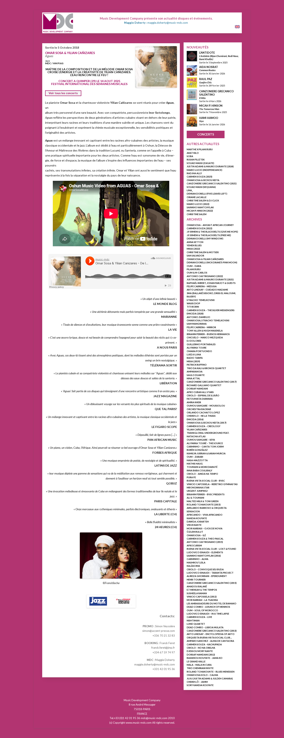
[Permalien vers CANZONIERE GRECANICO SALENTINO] (192, 99)
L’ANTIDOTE (207, 52)
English (236, 27)
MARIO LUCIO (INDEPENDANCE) (204, 170)
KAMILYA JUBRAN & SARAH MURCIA (206, 453)
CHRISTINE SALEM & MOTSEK (203, 252)
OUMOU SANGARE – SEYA (201, 439)
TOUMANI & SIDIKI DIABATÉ (202, 467)
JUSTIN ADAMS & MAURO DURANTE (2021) (210, 279)
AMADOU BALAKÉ (197, 586)
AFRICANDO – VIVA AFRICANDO (204, 514)
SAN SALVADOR (195, 255)
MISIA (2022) (193, 248)
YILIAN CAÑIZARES (197, 429)
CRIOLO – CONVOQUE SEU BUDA (205, 569)
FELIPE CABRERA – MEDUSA (202, 286)
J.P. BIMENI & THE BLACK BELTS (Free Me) (209, 235)
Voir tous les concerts (63, 93)
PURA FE (191, 477)
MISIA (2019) (193, 361)
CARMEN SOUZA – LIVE (199, 617)
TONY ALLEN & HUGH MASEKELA (205, 330)
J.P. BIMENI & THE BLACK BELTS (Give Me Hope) (212, 231)
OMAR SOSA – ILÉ (196, 535)
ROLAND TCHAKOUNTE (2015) (204, 504)
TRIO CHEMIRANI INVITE (200, 668)
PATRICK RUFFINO (197, 364)
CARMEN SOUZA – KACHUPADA (204, 644)
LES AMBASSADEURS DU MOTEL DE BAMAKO (211, 603)
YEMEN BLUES (194, 245)
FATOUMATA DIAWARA (200, 398)
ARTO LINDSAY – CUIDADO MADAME (207, 289)
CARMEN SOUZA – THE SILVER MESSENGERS (211, 310)
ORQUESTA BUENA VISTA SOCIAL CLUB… (209, 637)
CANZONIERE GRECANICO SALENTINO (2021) (212, 183)
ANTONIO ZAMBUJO (198, 317)
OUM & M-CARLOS (197, 272)
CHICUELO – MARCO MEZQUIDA (205, 337)
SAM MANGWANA (197, 323)
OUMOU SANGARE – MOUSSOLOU (206, 405)
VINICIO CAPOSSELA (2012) (202, 596)
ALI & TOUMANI (195, 497)
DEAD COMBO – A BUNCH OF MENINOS (208, 606)
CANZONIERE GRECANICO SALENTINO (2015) (212, 583)
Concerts (205, 134)
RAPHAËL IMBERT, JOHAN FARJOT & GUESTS (211, 283)
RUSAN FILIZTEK (196, 159)
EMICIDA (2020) (195, 313)
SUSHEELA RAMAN (197, 593)
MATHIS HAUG (195, 463)
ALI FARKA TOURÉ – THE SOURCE (205, 443)
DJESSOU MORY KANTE (200, 651)
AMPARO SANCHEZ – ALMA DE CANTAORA (210, 640)
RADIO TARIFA (195, 357)
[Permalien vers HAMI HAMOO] (192, 125)
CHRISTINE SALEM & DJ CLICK (203, 200)
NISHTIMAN (193, 620)
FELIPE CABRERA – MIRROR (201, 327)
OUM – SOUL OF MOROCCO (202, 610)
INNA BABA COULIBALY (199, 470)
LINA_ (190, 190)
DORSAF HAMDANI (197, 388)
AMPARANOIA (195, 371)
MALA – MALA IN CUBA (199, 664)
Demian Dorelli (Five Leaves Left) (207, 193)
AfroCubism (194, 545)
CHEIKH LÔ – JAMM (197, 681)
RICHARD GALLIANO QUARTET (204, 385)
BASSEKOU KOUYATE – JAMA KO (204, 658)
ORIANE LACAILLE (196, 197)
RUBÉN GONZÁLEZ (197, 449)
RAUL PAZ (205, 79)
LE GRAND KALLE (196, 661)
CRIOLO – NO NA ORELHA (201, 647)
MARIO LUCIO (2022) (198, 204)
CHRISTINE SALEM (196, 214)
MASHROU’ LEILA (196, 562)
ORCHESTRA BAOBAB (199, 409)
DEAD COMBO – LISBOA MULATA (205, 627)
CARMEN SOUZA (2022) (199, 228)
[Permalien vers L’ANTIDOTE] (192, 60)
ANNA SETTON (195, 242)
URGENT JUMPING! (197, 490)
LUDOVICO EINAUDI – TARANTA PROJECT (210, 572)
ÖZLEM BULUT (195, 531)
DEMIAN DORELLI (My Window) (205, 238)
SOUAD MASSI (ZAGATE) (200, 163)
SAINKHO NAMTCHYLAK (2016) (204, 555)
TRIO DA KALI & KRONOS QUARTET (206, 368)
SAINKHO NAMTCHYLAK (200, 207)
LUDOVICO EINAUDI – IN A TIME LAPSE (208, 613)
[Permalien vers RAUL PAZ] (192, 86)
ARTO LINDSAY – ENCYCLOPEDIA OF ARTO (211, 634)
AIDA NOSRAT (208, 67)
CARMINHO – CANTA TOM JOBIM (205, 446)
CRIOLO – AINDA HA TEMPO (202, 473)
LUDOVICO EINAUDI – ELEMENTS (205, 552)
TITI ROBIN (193, 306)
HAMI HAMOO (208, 118)
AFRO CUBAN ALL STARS (200, 392)
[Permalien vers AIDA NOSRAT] (192, 74)
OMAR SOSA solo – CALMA (202, 675)
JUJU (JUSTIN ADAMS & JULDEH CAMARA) (210, 678)
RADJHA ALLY (194, 173)
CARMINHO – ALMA (197, 559)
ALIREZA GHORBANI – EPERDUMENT (207, 576)
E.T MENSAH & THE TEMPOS (202, 589)
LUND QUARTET (196, 623)
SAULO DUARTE (196, 375)
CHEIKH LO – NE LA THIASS (201, 415)
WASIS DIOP (193, 303)
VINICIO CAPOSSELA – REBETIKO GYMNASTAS (212, 484)
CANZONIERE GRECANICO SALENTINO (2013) (212, 630)
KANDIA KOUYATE (197, 518)
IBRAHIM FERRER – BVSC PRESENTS (206, 494)
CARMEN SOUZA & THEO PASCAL (205, 538)
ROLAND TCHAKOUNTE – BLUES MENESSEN (211, 671)
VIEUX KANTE (194, 525)
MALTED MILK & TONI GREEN (203, 501)
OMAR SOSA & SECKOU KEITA (203, 180)
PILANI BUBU (194, 269)
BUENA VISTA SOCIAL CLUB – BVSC (206, 480)
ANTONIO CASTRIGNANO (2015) (205, 542)
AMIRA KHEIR (194, 402)
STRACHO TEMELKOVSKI (201, 300)
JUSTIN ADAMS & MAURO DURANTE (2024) (210, 166)
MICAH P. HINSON (210, 105)
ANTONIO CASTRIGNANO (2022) (205, 276)
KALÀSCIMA (193, 565)
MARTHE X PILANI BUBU (200, 149)
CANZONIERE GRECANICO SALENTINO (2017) (212, 381)
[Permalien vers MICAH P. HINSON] (192, 113)
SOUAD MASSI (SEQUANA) (201, 187)
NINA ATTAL (193, 378)
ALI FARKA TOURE (196, 347)
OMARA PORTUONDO (199, 351)
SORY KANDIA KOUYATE (200, 685)
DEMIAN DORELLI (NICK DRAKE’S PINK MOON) (212, 262)
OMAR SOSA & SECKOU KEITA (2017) (206, 422)
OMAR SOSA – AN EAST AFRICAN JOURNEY (210, 225)
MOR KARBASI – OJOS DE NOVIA (204, 528)
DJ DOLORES (194, 340)
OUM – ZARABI (195, 456)
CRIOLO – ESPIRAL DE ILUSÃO (203, 395)
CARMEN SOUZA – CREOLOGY (203, 426)
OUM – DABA (194, 266)
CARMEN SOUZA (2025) (199, 176)
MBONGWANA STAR (198, 487)
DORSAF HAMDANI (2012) (201, 654)
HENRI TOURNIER (196, 579)
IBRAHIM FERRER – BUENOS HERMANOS (208, 334)
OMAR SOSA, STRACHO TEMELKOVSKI (208, 320)
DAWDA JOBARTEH (198, 521)
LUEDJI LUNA (194, 354)
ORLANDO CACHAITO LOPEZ (203, 412)
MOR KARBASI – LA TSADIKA (202, 600)
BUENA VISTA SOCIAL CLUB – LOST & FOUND (211, 548)
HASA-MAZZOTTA (197, 460)
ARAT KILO (193, 153)
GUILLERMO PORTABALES (201, 344)
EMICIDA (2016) (195, 419)
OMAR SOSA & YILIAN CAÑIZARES (70, 53)
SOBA (190, 156)
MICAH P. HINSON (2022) (200, 210)
